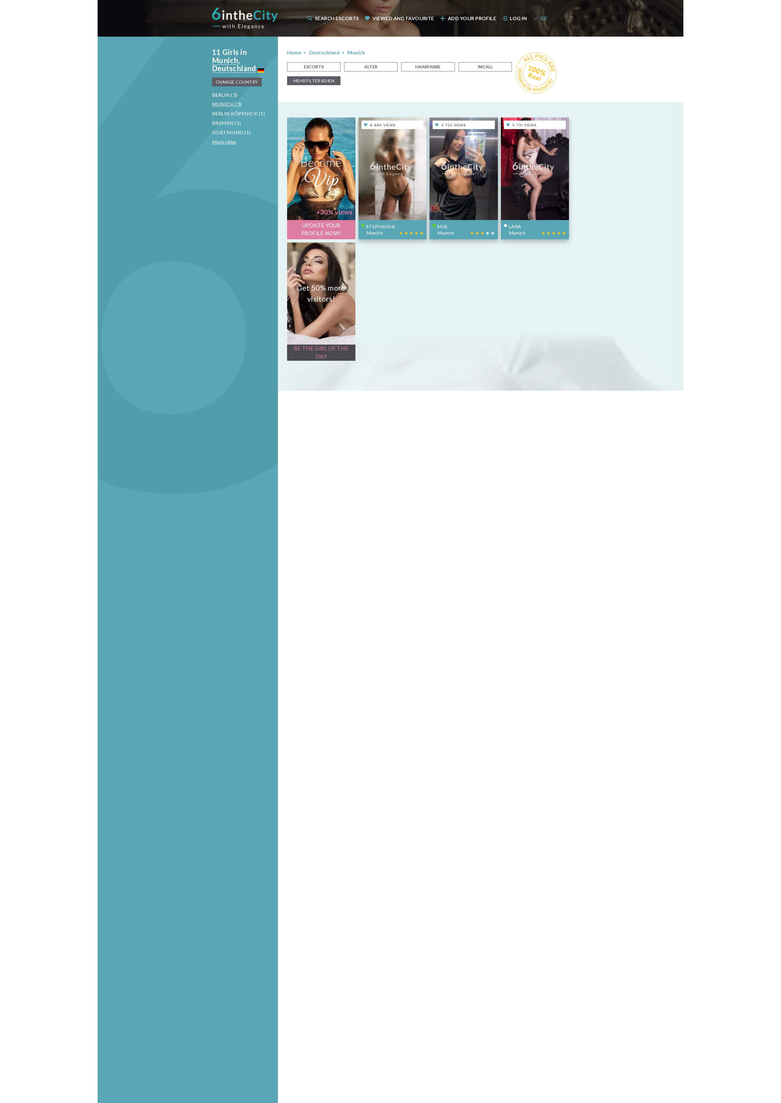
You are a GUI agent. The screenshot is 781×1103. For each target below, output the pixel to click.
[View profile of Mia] (464, 178)
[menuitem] (333, 18)
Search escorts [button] (337, 18)
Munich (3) (227, 104)
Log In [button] (518, 18)
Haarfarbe (428, 66)
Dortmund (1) (231, 132)
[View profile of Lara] (535, 178)
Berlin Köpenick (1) (238, 113)
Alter (370, 66)
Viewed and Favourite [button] (403, 18)
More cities (224, 142)
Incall (485, 66)
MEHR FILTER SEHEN (313, 80)
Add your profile (472, 18)
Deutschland (234, 68)
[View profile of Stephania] (392, 178)
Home (294, 52)
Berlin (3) (224, 95)
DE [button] (544, 18)
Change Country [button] (237, 82)
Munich (225, 60)
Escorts (314, 66)
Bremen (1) (226, 123)
